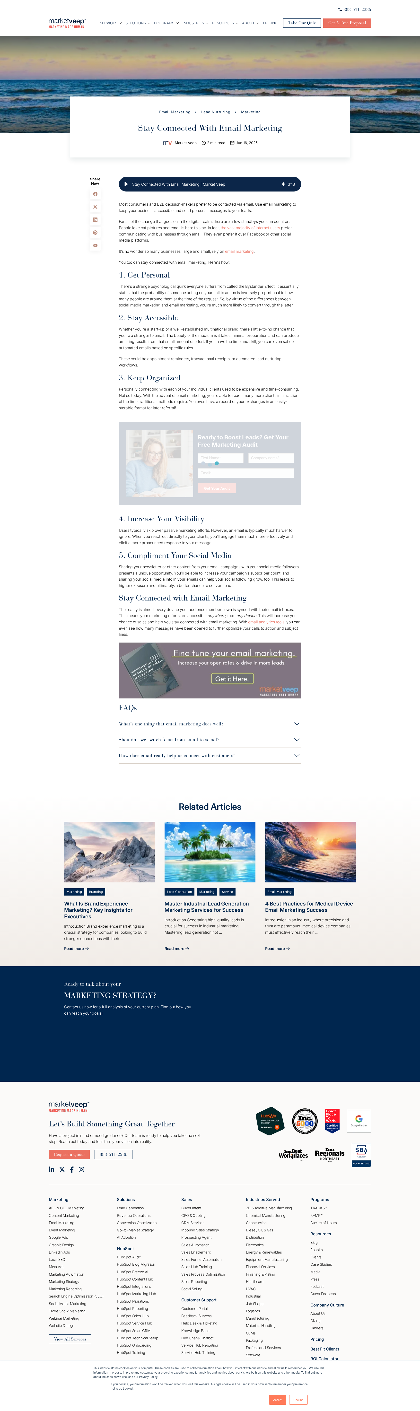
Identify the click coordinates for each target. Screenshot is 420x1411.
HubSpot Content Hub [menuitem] (135, 1279)
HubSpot (125, 1248)
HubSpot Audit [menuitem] (128, 1257)
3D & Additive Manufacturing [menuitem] (269, 1208)
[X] (62, 1170)
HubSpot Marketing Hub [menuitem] (136, 1293)
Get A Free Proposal (347, 23)
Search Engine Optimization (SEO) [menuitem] (76, 1296)
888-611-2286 (357, 9)
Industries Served (263, 1199)
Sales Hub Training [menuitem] (196, 1266)
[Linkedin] (51, 1170)
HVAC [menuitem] (251, 1289)
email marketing (239, 251)
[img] (283, 184)
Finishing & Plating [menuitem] (260, 1274)
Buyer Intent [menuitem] (191, 1208)
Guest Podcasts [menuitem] (323, 1293)
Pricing (270, 23)
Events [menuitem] (316, 1257)
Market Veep (186, 142)
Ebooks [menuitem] (316, 1249)
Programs (164, 23)
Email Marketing (175, 112)
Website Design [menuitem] (61, 1325)
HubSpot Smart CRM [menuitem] (133, 1330)
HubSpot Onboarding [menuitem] (134, 1345)
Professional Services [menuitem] (263, 1347)
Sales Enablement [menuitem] (195, 1252)
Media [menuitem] (315, 1272)
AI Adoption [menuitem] (126, 1237)
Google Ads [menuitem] (58, 1237)
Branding (96, 892)
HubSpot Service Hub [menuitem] (134, 1323)
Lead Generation (179, 892)
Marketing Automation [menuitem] (66, 1274)
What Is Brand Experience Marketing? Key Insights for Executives (98, 910)
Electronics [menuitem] (255, 1245)
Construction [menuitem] (256, 1222)
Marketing (251, 112)
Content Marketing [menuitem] (64, 1215)
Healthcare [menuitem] (254, 1281)
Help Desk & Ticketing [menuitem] (199, 1323)
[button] (126, 184)
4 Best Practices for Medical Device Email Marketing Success (309, 906)
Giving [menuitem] (315, 1320)
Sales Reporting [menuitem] (194, 1281)
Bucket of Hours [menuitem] (323, 1222)
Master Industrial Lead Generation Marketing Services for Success (207, 906)
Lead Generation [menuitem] (130, 1208)
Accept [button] (277, 1400)
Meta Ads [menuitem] (56, 1266)
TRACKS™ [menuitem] (318, 1208)
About (248, 23)
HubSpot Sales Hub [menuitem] (133, 1316)
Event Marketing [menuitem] (62, 1230)
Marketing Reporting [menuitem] (65, 1289)
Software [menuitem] (253, 1355)
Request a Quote (69, 1154)
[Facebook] (72, 1170)
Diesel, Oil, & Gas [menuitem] (259, 1230)
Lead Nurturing (215, 112)
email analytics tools (266, 621)
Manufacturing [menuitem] (257, 1318)
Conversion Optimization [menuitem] (137, 1222)
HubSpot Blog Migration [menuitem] (136, 1264)
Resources (223, 23)
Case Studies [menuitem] (321, 1264)
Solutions (135, 23)
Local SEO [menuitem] (57, 1259)
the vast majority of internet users (250, 227)
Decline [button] (298, 1400)
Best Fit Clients (324, 1349)
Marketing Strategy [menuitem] (64, 1281)
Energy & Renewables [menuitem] (264, 1252)
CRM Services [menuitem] (192, 1222)
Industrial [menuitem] (253, 1296)
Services (108, 23)
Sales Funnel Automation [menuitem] (201, 1259)
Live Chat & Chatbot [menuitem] (197, 1338)
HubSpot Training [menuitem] (131, 1352)
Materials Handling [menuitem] (261, 1325)
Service (227, 892)
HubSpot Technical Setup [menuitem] (137, 1338)
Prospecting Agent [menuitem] (196, 1237)
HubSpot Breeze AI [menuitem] (132, 1272)
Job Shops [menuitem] (254, 1303)
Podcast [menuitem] (317, 1286)
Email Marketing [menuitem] (61, 1222)
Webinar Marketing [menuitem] (64, 1318)
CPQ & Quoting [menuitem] (193, 1215)
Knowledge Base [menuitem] (195, 1330)
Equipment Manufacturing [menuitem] (267, 1259)
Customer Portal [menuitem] (194, 1308)
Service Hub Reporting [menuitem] (199, 1345)
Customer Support (199, 1300)
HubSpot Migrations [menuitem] (133, 1301)
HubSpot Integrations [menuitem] (134, 1286)
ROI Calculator (324, 1358)
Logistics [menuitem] (253, 1311)
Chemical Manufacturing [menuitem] (266, 1215)
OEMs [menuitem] (251, 1333)
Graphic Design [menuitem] (61, 1245)
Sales (186, 1199)
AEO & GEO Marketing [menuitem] (66, 1208)
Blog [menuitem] (314, 1242)
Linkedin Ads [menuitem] (59, 1252)
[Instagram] (81, 1170)
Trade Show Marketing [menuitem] (67, 1311)
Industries (193, 23)
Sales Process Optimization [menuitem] (203, 1274)
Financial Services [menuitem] (260, 1266)
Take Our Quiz (302, 23)
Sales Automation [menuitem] (195, 1245)
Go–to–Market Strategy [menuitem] (135, 1230)
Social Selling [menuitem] (191, 1289)
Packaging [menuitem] (254, 1340)
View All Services (70, 1339)
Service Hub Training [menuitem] (198, 1352)
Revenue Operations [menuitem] (133, 1215)
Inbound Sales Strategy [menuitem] (200, 1230)
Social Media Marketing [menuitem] (67, 1303)
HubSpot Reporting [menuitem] (132, 1308)
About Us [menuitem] (317, 1313)
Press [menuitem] (315, 1279)
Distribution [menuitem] (255, 1237)
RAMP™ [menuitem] (316, 1215)
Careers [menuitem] (317, 1328)
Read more (76, 949)
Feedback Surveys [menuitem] (196, 1316)
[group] (210, 184)
